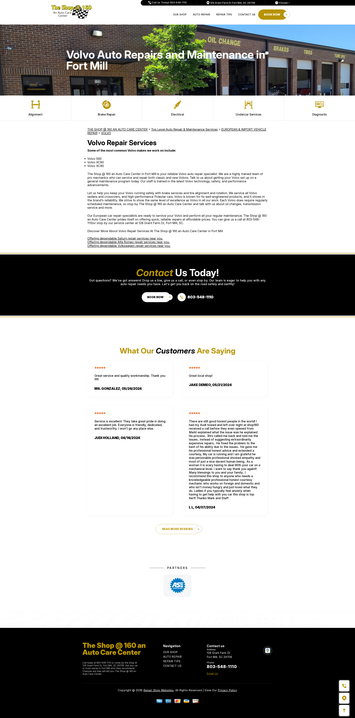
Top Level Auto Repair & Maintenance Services (184, 129)
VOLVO (106, 133)
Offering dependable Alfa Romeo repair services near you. (128, 242)
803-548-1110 (104, 662)
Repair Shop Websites (158, 690)
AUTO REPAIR (201, 14)
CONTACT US (246, 14)
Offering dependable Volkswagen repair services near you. (128, 246)
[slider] (100, 367)
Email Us (212, 673)
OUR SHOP (180, 14)
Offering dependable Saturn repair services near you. (125, 238)
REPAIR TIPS (224, 14)
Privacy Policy (227, 690)
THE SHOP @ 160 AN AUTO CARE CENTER (117, 129)
